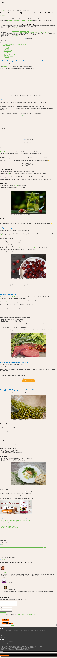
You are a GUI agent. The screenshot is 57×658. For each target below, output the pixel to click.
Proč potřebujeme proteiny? (7, 50)
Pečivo (17, 32)
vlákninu (8, 173)
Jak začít (13, 27)
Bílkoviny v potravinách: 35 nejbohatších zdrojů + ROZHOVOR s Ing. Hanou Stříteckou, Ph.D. (15, 520)
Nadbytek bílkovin (3, 151)
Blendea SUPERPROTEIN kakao (7, 377)
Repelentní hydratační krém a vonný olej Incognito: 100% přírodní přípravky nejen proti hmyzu (18, 647)
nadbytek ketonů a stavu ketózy (36, 220)
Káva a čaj (20, 32)
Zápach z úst (7, 49)
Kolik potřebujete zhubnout (20, 27)
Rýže (24, 32)
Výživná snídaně (7, 53)
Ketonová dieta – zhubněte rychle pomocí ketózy (10, 645)
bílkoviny (2, 234)
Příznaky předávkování (6, 45)
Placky (26, 32)
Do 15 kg (20, 28)
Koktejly (28, 31)
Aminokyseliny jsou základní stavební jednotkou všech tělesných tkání (26, 247)
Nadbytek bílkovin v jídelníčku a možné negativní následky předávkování (14, 44)
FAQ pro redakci (3, 637)
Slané (36, 32)
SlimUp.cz (3, 2)
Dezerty (24, 31)
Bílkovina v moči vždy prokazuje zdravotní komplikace (9, 527)
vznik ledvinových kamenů (22, 188)
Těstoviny (13, 32)
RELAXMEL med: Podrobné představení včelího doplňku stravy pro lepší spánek (15, 649)
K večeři (21, 31)
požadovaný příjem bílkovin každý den (9, 301)
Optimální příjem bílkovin (7, 51)
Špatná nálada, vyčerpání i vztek (9, 46)
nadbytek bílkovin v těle (16, 22)
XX (56, 0)
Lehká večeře (7, 57)
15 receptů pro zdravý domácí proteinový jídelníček (8, 521)
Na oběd (17, 31)
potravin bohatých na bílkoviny (7, 66)
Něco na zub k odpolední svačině (9, 56)
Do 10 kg (16, 28)
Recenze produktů (5, 7)
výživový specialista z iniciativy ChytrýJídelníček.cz (41, 110)
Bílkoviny (2, 10)
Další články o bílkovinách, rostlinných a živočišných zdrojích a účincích (14, 58)
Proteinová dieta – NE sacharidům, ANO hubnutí (8, 525)
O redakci (1, 632)
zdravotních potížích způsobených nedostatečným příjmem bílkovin (19, 20)
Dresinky (42, 32)
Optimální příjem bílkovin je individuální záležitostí (8, 296)
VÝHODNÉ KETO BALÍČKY (4, 655)
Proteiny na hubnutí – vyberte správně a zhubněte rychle (10, 523)
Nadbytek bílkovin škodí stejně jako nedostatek (8, 526)
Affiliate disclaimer (3, 633)
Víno (49, 32)
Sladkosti (38, 32)
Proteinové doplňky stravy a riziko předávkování (10, 52)
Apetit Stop (25, 36)
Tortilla (29, 32)
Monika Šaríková (3, 15)
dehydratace (15, 185)
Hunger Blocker (14, 36)
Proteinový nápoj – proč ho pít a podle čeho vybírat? (9, 522)
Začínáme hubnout (5, 6)
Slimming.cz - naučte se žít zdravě (7, 641)
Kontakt (3, 8)
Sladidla (32, 32)
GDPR (1, 635)
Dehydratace (7, 48)
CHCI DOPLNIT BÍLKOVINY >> (28, 380)
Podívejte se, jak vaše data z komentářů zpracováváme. (26, 614)
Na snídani (14, 31)
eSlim (19, 36)
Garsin (22, 36)
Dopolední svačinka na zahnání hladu (10, 54)
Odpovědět (4, 585)
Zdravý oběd (7, 55)
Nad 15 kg (24, 28)
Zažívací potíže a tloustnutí (8, 47)
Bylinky (46, 32)
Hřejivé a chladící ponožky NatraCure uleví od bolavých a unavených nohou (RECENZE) (16, 648)
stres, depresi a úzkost (4, 158)
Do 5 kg (13, 28)
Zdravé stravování (15, 35)
